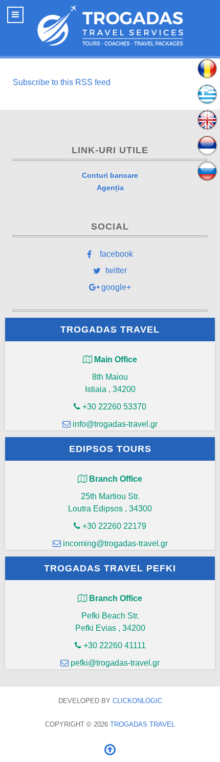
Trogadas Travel (142, 724)
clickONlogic (137, 701)
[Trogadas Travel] (110, 25)
